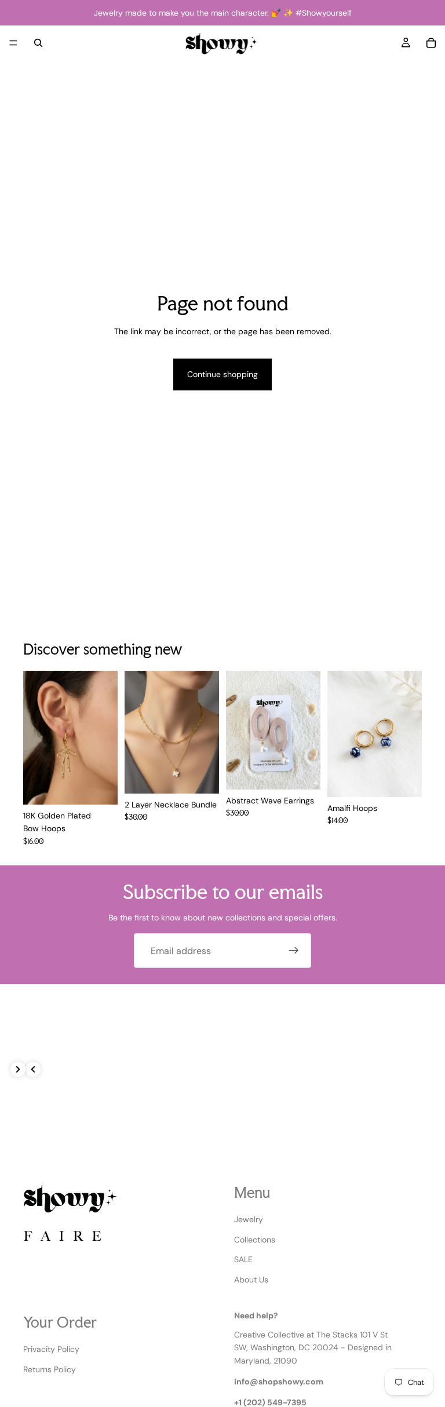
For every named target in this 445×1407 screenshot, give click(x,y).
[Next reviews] (17, 1069)
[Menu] (13, 43)
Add (109, 786)
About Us (251, 1279)
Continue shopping (222, 374)
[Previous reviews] (33, 1069)
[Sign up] (294, 950)
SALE (243, 1259)
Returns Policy (49, 1369)
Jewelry (248, 1219)
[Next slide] (307, 730)
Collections (254, 1239)
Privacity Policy (51, 1349)
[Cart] (431, 43)
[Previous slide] (238, 730)
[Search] (38, 43)
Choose (413, 779)
